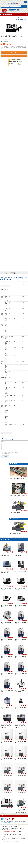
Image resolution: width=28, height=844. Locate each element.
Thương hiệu (4, 284)
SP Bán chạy (14, 463)
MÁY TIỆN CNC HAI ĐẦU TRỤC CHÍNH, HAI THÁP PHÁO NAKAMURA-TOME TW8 (20, 811)
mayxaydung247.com (5, 822)
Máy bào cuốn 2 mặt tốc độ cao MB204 (18, 495)
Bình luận (13, 273)
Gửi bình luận (5, 456)
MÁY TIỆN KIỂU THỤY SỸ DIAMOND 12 (6, 742)
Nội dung (3, 442)
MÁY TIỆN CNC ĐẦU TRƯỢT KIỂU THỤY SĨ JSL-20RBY (6, 726)
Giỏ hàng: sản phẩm (21, 19)
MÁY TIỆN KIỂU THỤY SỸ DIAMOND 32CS (6, 793)
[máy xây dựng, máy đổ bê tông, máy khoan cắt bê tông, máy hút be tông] (14, 3)
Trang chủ (3, 17)
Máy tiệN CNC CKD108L (6, 433)
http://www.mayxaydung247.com (11, 831)
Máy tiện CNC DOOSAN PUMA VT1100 (20, 554)
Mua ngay (14, 52)
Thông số (6, 273)
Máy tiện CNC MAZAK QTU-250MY (6, 588)
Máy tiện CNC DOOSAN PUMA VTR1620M (6, 554)
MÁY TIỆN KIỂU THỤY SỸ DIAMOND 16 (6, 759)
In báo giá (14, 56)
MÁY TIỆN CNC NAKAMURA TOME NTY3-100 (6, 811)
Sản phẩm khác (6, 539)
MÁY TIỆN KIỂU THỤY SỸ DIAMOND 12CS (20, 742)
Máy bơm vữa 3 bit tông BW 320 (17, 478)
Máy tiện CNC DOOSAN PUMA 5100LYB (6, 571)
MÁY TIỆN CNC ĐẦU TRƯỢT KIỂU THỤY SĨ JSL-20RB (20, 726)
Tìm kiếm (24, 6)
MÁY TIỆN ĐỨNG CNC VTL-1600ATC (20, 691)
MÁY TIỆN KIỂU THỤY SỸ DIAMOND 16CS (20, 759)
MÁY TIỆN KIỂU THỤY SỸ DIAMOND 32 (6, 776)
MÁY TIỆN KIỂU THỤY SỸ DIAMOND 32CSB (20, 793)
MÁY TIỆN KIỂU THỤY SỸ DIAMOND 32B (20, 776)
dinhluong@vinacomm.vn (7, 832)
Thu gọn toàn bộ (25, 284)
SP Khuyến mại (15, 518)
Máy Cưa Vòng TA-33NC (15, 512)
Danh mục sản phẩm (7, 14)
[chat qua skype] (19, 63)
